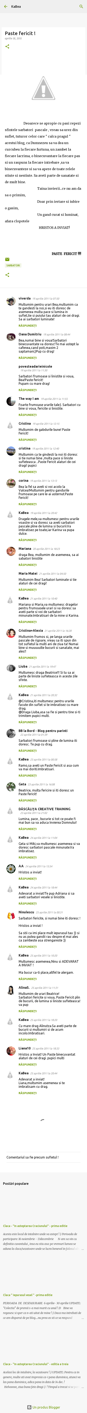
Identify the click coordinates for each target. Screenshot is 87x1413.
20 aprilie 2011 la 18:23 (46, 548)
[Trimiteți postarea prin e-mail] (7, 261)
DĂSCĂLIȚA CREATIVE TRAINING (44, 809)
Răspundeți (28, 325)
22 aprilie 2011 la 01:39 (33, 734)
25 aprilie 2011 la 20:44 (43, 1073)
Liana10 (25, 1048)
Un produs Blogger (46, 1407)
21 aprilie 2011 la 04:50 (52, 573)
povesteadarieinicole (35, 366)
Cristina (25, 423)
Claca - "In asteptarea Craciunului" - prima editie (35, 1226)
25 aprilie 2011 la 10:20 (43, 955)
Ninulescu (26, 912)
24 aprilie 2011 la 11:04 (43, 837)
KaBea (16, 6)
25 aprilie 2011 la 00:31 (49, 912)
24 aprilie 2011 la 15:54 (38, 866)
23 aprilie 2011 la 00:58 (43, 759)
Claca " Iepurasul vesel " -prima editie (27, 1295)
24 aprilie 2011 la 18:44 (43, 887)
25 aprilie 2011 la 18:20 (43, 1019)
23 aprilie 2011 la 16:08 (41, 784)
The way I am (29, 398)
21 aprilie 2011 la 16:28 (58, 630)
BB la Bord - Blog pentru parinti (43, 731)
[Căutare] (81, 6)
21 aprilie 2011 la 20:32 (43, 695)
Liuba (23, 666)
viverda (25, 298)
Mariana (25, 548)
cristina (24, 448)
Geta (22, 784)
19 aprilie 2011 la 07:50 (45, 298)
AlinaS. (24, 987)
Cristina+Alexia (31, 630)
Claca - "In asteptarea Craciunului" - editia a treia (35, 1364)
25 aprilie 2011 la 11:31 (44, 987)
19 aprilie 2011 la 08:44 (56, 334)
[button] (7, 47)
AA (21, 866)
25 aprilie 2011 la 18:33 (45, 1048)
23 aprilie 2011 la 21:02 (33, 812)
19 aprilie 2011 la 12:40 (45, 448)
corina (23, 480)
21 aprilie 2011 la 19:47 (42, 666)
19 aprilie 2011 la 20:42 (43, 512)
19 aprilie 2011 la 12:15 (45, 423)
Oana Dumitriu (30, 334)
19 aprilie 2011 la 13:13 (43, 480)
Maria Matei (28, 573)
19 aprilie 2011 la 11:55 (54, 398)
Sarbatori (13, 265)
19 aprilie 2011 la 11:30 (33, 370)
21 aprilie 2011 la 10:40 (43, 598)
